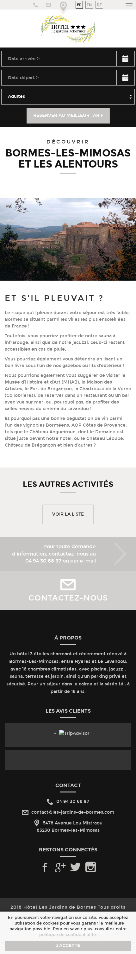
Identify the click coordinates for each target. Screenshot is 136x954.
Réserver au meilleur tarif (68, 115)
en (89, 5)
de (99, 5)
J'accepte (68, 945)
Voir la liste (68, 514)
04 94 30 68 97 (43, 561)
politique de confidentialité (67, 934)
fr (79, 5)
